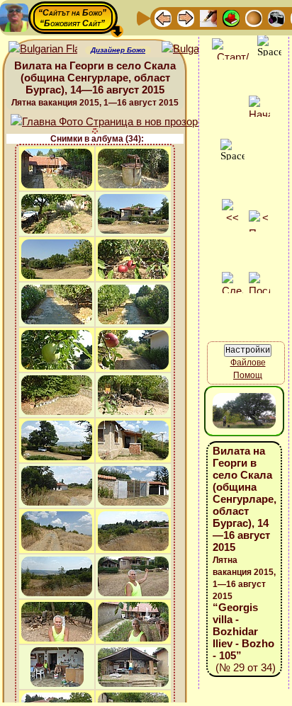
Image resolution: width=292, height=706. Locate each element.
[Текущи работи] (253, 17)
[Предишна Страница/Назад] (163, 17)
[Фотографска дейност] (276, 17)
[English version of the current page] (43, 49)
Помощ (247, 375)
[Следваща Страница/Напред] (185, 17)
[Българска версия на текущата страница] (196, 49)
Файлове (248, 363)
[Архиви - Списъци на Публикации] (208, 17)
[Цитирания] (231, 17)
